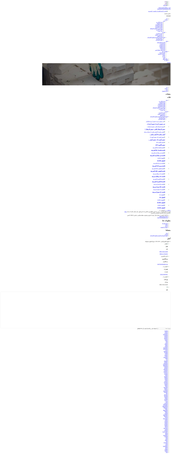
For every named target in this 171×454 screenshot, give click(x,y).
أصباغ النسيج (162, 45)
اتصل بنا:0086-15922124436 (164, 7)
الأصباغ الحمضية (158, 24)
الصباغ (163, 32)
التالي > (167, 210)
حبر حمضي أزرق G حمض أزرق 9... (156, 124)
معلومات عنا (165, 51)
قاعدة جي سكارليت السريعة (157, 155)
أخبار (164, 57)
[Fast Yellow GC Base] (159, 189)
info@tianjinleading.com (162, 217)
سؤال (125, 211)
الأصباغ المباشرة (158, 26)
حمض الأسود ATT (160, 145)
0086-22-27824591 (164, 254)
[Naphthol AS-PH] (161, 158)
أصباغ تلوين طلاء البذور (160, 50)
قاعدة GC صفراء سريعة (158, 192)
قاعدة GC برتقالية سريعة (158, 176)
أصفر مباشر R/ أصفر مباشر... (157, 134)
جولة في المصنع (161, 54)
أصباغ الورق (162, 43)
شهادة (163, 55)
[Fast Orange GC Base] (159, 173)
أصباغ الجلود (162, 47)
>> (165, 210)
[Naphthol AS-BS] (161, 205)
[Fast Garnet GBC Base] (158, 168)
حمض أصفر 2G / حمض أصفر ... (156, 139)
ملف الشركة (162, 52)
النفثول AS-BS (161, 207)
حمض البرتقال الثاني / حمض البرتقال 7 (155, 129)
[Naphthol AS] (162, 194)
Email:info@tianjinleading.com (163, 9)
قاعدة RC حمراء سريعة (159, 187)
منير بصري (160, 31)
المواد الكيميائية (159, 40)
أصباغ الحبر (162, 48)
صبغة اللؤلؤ (159, 36)
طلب (167, 41)
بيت (167, 18)
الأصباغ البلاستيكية (161, 42)
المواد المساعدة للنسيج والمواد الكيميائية (156, 37)
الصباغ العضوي (159, 33)
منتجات (166, 19)
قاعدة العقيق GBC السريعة (158, 171)
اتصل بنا (166, 60)
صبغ (164, 21)
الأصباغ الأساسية (158, 27)
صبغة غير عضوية (158, 35)
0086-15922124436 (163, 216)
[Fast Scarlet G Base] (158, 152)
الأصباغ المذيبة (159, 29)
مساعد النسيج (159, 38)
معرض (163, 56)
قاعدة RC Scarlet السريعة (158, 150)
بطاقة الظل (165, 59)
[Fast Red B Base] (159, 179)
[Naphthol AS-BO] (161, 200)
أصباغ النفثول (159, 23)
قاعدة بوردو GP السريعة (158, 166)
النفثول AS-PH (161, 160)
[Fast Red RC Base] (159, 184)
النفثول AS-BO (161, 202)
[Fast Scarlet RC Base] (159, 147)
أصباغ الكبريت (159, 22)
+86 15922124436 (164, 274)
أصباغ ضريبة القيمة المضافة (156, 28)
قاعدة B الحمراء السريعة (158, 181)
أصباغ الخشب (162, 46)
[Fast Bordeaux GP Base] (159, 163)
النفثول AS (162, 197)
